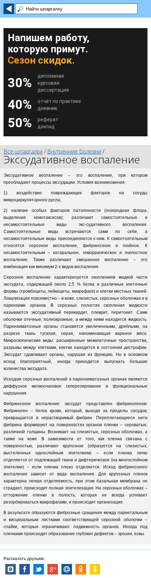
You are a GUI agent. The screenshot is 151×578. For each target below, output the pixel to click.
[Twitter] (38, 569)
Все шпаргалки (23, 151)
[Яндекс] (95, 569)
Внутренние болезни (74, 151)
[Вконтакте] (10, 569)
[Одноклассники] (81, 569)
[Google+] (52, 569)
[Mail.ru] (66, 569)
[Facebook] (24, 569)
